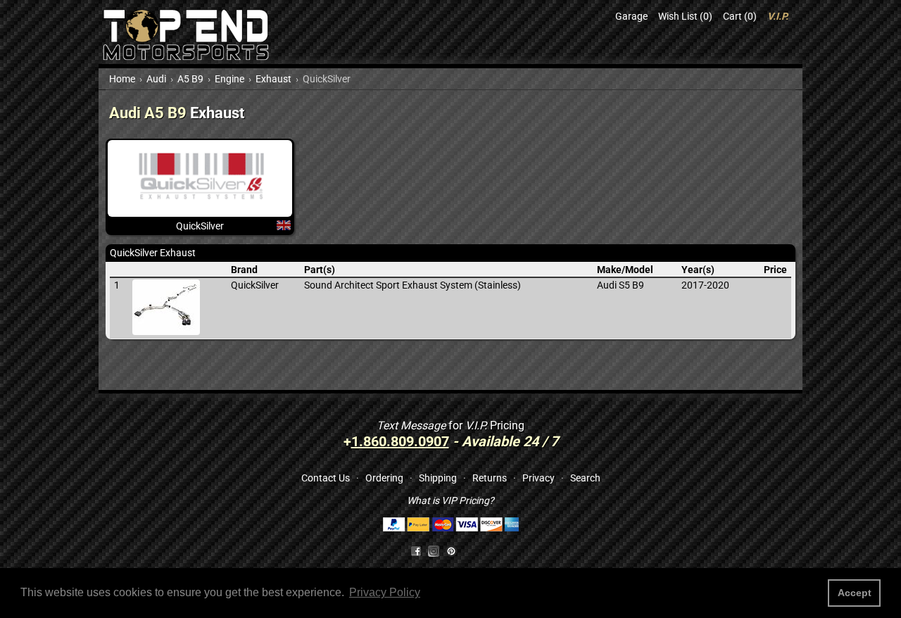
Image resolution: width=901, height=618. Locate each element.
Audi (156, 78)
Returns (489, 478)
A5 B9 (190, 78)
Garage (631, 16)
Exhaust (273, 78)
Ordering (384, 478)
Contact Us (325, 478)
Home (122, 78)
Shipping (438, 478)
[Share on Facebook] (416, 550)
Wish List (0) (685, 16)
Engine (229, 78)
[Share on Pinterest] (451, 550)
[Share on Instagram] (437, 550)
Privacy (538, 478)
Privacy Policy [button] (384, 592)
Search (585, 478)
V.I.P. (777, 16)
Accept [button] (854, 592)
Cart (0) (740, 16)
